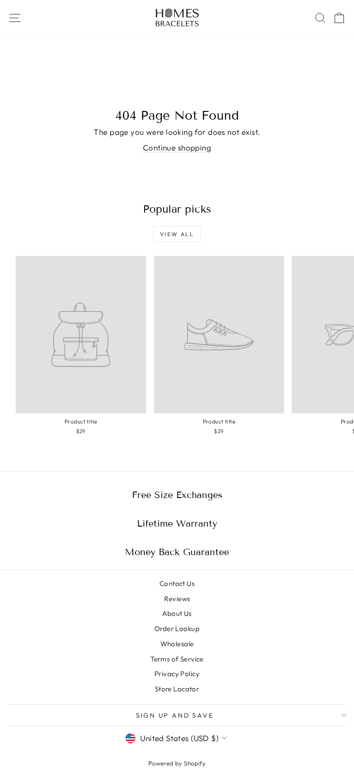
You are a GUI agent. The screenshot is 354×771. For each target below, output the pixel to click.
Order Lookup (177, 628)
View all (177, 234)
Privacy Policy (177, 673)
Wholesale (177, 643)
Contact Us (177, 583)
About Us (176, 613)
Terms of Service (177, 659)
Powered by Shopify (177, 763)
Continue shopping (177, 147)
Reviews (177, 598)
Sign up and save (175, 715)
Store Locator (177, 688)
